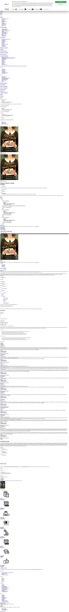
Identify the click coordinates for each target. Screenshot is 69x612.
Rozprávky (3, 43)
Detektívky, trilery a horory (5, 18)
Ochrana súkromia (4, 609)
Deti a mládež (2, 37)
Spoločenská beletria (4, 21)
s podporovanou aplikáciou (7, 115)
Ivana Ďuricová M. (2, 354)
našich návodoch (7, 105)
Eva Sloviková (2, 344)
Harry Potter (3, 77)
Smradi (3, 81)
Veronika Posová (2, 399)
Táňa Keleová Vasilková (5, 72)
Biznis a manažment (4, 29)
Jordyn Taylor (3, 186)
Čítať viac (62, 195)
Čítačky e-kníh (2, 84)
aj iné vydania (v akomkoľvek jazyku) (6, 473)
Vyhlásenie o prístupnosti (5, 601)
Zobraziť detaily (45, 9)
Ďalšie (2, 438)
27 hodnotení (4, 189)
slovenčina (3, 290)
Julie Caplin (3, 69)
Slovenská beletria (4, 23)
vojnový (3, 288)
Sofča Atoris (1, 383)
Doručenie (3, 584)
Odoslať (1, 605)
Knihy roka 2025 (4, 59)
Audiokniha (2, 478)
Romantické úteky (4, 76)
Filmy (1, 13)
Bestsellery (3, 60)
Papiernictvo (2, 91)
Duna (2, 80)
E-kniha (2, 477)
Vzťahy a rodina (4, 32)
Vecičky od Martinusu (4, 86)
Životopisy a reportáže (5, 31)
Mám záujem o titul (4, 64)
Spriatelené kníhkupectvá (5, 574)
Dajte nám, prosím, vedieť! (13, 304)
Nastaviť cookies (4, 608)
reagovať (1, 350)
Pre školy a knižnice (4, 589)
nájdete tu (37, 226)
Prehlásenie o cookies (4, 600)
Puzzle (1, 97)
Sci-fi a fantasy (4, 19)
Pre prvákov (3, 40)
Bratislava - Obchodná (5, 572)
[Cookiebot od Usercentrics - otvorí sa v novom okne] (6, 9)
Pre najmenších (4, 39)
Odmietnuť (60, 4)
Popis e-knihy (3, 264)
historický (5, 288)
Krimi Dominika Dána (5, 79)
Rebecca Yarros (4, 70)
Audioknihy (3, 579)
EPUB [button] (3, 208)
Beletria (1, 17)
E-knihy (3, 578)
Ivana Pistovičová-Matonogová (4, 407)
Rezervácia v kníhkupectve (5, 587)
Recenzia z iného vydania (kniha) (4, 353)
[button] (35, 193)
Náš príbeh (3, 595)
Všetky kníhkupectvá (4, 573)
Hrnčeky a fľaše (3, 89)
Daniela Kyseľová (2, 391)
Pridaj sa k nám (4, 598)
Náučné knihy (3, 45)
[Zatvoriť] (0, 465)
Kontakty (3, 594)
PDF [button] (2, 199)
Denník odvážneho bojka (5, 78)
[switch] (25, 9)
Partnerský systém (4, 597)
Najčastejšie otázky (4, 586)
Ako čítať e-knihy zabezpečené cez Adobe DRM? (6, 119)
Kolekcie (3, 63)
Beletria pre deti (4, 123)
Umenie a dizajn (4, 35)
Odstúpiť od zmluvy (4, 591)
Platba (2, 585)
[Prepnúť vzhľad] (0, 15)
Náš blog (3, 596)
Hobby (3, 34)
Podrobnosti (3, 265)
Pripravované (3, 61)
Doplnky (3, 581)
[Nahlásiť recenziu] (0, 390)
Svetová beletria (4, 24)
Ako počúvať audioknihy (5, 588)
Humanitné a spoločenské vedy (6, 30)
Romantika (3, 20)
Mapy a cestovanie (3, 54)
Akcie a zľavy (4, 62)
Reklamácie (3, 590)
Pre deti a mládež (4, 122)
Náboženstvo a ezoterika (4, 52)
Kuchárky (2, 49)
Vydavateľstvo (4, 266)
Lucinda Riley (4, 73)
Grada (2, 191)
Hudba (1, 94)
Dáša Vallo (5, 292)
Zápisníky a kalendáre (4, 92)
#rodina (1, 270)
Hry (0, 12)
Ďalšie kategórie (4, 25)
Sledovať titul (2, 479)
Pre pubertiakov (4, 41)
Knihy (4, 296)
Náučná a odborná (3, 27)
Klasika (3, 22)
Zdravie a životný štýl (4, 33)
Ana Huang (3, 71)
